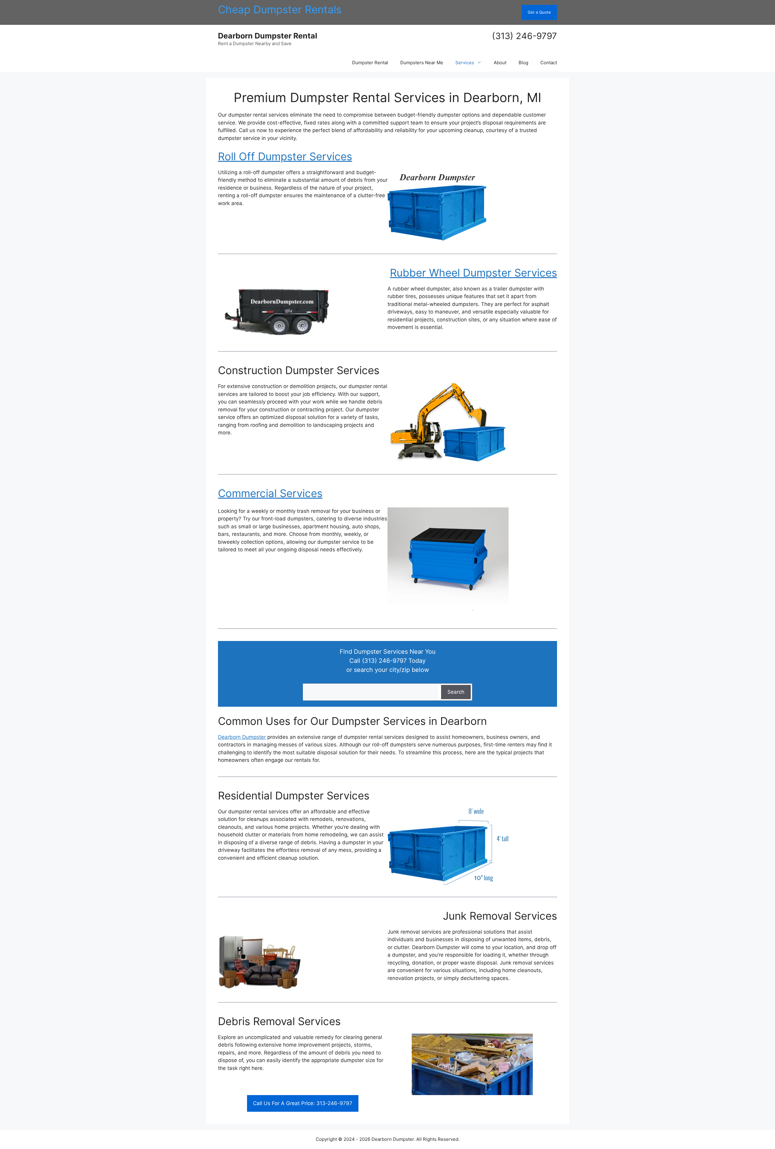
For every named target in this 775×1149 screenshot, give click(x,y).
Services (464, 62)
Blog (523, 62)
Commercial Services (270, 493)
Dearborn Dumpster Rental (267, 35)
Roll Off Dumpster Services (285, 156)
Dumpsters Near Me (421, 62)
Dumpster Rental (370, 62)
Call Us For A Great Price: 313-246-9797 (302, 1103)
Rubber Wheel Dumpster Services (473, 272)
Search (455, 692)
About (500, 62)
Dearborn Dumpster (242, 737)
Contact (548, 62)
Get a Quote (539, 12)
